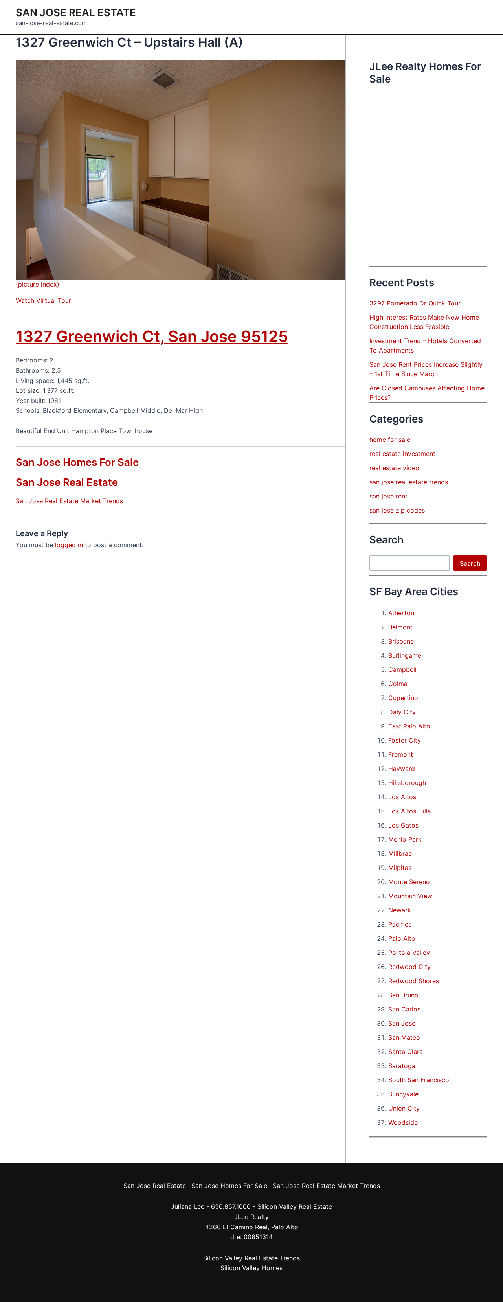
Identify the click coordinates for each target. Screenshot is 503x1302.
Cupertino (403, 698)
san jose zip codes (397, 510)
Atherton (401, 613)
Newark (399, 910)
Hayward (401, 768)
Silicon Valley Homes (251, 1268)
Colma (398, 684)
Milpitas (399, 868)
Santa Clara (405, 1052)
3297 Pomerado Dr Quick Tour (415, 303)
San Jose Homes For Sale (77, 462)
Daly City (402, 712)
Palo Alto (401, 938)
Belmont (400, 627)
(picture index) (37, 284)
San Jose (401, 1023)
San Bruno (403, 995)
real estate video (394, 468)
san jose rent (388, 496)
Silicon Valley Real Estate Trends (251, 1258)
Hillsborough (407, 783)
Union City (404, 1108)
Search (470, 563)
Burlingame (404, 655)
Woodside (403, 1122)
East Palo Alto (409, 726)
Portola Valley (409, 952)
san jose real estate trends (408, 482)
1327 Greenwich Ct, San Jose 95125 (152, 336)
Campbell (402, 669)
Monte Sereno (409, 882)
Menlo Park (405, 839)
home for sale (389, 439)
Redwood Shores (413, 981)
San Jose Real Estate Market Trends (69, 501)
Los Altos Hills (409, 811)
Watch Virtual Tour (43, 300)
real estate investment (402, 454)
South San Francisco (418, 1080)
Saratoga (401, 1066)
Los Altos (402, 797)
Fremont (400, 754)
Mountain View (410, 896)
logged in (69, 545)
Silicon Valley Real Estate (294, 1206)
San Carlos (404, 1009)
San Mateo (404, 1037)
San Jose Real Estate (76, 12)
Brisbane (401, 641)
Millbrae (400, 853)
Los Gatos (403, 825)
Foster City (404, 740)
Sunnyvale (403, 1094)
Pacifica (400, 924)
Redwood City (409, 967)
